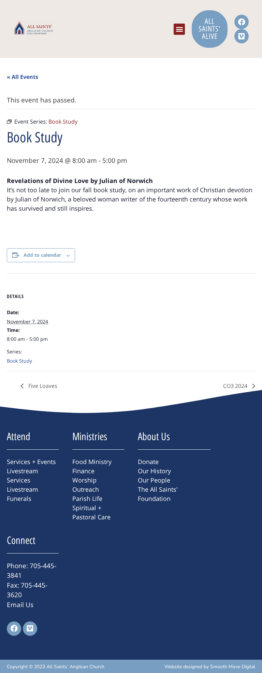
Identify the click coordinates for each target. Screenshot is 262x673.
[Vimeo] (241, 36)
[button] (179, 29)
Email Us (20, 604)
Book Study (19, 360)
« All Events (22, 77)
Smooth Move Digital (232, 666)
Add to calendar (42, 255)
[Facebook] (241, 22)
